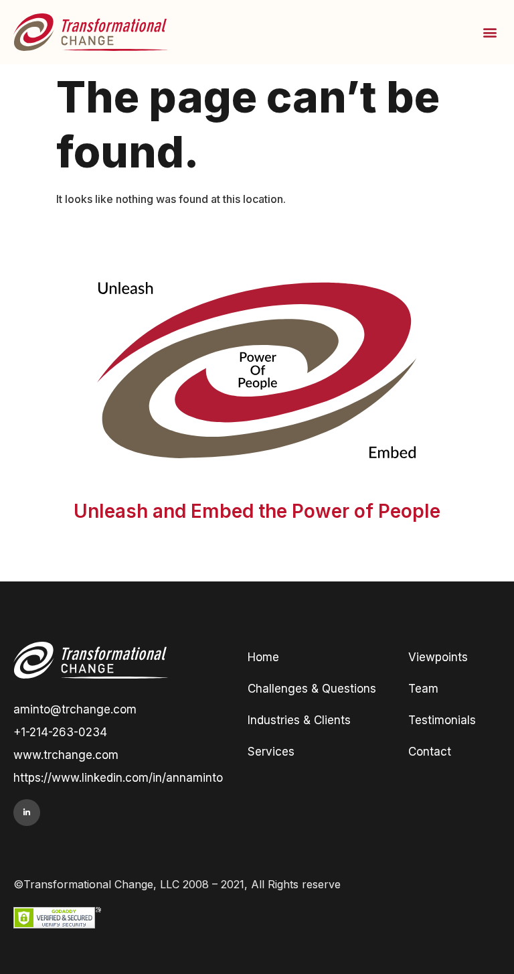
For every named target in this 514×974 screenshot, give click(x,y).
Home (263, 657)
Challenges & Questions (312, 688)
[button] (490, 32)
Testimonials (442, 720)
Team (423, 688)
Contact (429, 751)
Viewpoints (438, 657)
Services (271, 751)
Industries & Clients (299, 720)
